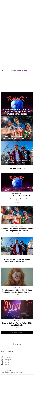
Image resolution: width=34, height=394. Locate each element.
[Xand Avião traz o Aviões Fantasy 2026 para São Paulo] (17, 309)
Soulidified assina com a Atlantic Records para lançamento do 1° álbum (17, 230)
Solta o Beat (17, 287)
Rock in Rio (15, 193)
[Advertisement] (17, 17)
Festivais (16, 320)
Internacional (14, 226)
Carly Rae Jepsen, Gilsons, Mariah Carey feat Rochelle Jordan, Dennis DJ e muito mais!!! (17, 292)
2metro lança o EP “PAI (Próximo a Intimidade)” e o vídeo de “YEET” (17, 260)
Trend (19, 193)
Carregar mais (17, 332)
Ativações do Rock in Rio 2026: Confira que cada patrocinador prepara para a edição (17, 198)
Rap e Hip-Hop (18, 257)
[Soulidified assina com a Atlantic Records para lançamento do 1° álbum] (17, 128)
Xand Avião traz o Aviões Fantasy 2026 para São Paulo (17, 324)
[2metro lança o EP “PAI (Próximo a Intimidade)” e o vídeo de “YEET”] (17, 153)
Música (20, 226)
